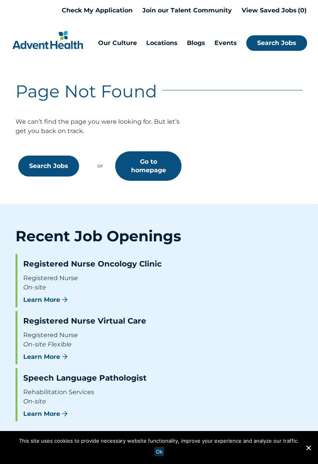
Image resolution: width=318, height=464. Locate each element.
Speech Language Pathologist (85, 378)
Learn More (41, 299)
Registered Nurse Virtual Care (84, 320)
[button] (308, 448)
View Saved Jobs (273, 10)
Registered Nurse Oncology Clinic (92, 263)
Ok (159, 451)
